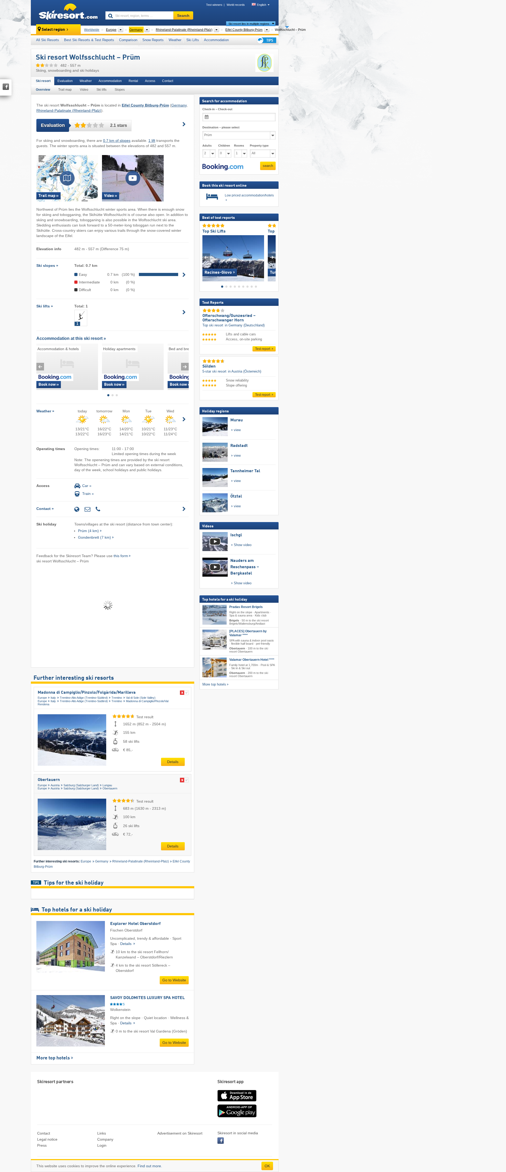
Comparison (128, 40)
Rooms (239, 145)
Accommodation (216, 40)
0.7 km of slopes (116, 140)
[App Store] (236, 1102)
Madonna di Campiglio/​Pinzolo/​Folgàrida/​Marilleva (87, 693)
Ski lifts (101, 89)
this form (121, 556)
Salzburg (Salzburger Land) (81, 785)
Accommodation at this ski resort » (71, 338)
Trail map (65, 89)
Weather (175, 40)
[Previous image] (206, 257)
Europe (42, 697)
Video (84, 89)
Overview (43, 89)
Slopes (120, 89)
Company (105, 1139)
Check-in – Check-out (217, 109)
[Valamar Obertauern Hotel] (214, 667)
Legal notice (47, 1139)
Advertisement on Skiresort (179, 1133)
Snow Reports (153, 40)
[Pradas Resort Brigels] (214, 615)
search (268, 166)
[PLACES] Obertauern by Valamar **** (248, 633)
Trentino (116, 697)
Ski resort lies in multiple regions (248, 23)
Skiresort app (230, 1082)
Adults (207, 145)
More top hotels (53, 1058)
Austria (55, 785)
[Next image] (272, 257)
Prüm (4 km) (88, 531)
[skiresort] (66, 13)
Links (101, 1133)
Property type (259, 145)
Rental (133, 81)
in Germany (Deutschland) (245, 325)
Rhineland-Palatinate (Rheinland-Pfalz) (68, 110)
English (261, 4)
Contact (167, 81)
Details (172, 762)
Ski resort (43, 81)
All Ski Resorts (47, 40)
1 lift (151, 140)
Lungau (107, 785)
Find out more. (150, 1166)
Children (224, 145)
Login (101, 1145)
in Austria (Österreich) (244, 371)
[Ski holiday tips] (266, 40)
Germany (179, 105)
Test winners (214, 4)
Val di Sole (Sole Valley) (140, 697)
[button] (222, 166)
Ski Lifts (192, 40)
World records (236, 4)
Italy (53, 697)
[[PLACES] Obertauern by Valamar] (214, 639)
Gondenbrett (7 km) (94, 537)
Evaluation (65, 81)
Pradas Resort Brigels (246, 607)
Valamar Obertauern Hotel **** (251, 660)
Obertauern (49, 780)
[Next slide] (185, 366)
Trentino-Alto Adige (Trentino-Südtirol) (84, 697)
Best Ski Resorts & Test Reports (89, 40)
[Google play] (236, 1116)
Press (42, 1145)
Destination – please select (221, 127)
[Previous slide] (40, 366)
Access (150, 81)
